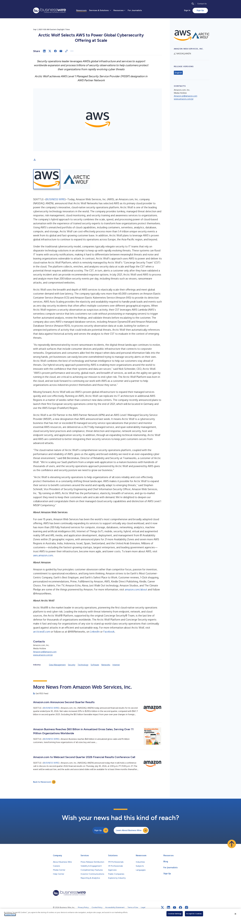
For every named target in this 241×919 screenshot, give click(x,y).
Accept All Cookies (194, 914)
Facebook (108, 631)
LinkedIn (95, 631)
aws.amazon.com (43, 555)
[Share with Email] (61, 51)
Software (95, 664)
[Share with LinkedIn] (44, 51)
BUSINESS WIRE (55, 199)
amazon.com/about (136, 589)
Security (71, 664)
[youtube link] (174, 907)
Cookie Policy (10, 915)
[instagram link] (186, 907)
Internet (116, 664)
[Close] (235, 914)
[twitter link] (162, 907)
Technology (83, 664)
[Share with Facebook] (55, 51)
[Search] (193, 4)
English (178, 73)
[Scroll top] (231, 844)
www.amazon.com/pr (43, 655)
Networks (105, 664)
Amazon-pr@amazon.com (44, 651)
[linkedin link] (168, 907)
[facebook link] (180, 907)
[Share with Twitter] (50, 51)
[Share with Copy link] (66, 51)
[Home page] (49, 10)
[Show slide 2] (76, 179)
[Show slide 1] (46, 179)
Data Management (57, 664)
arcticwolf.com (41, 631)
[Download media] (34, 159)
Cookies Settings (174, 914)
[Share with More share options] (72, 51)
